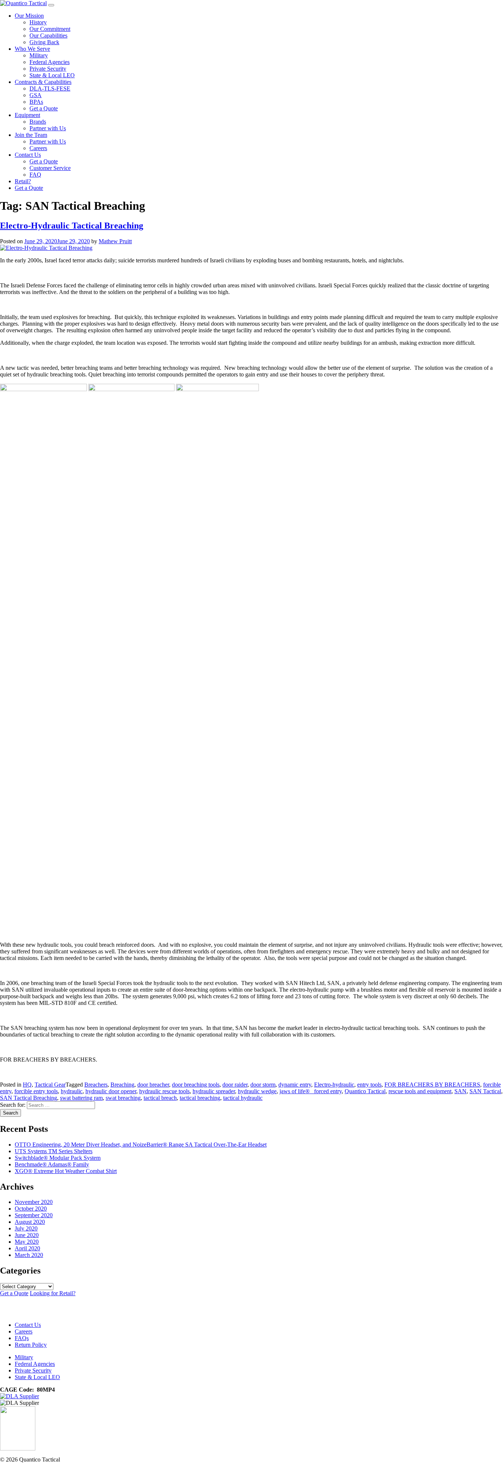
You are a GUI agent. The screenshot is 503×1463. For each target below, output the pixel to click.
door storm (262, 1084)
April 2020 (27, 1248)
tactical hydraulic (243, 1098)
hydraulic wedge (257, 1091)
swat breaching (123, 1098)
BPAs (36, 102)
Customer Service (50, 168)
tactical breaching (200, 1098)
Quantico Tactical (365, 1091)
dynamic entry (294, 1084)
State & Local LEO (52, 75)
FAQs (22, 1338)
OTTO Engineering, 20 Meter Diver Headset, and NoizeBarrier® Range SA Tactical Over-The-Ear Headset (141, 1144)
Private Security (47, 68)
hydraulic (71, 1091)
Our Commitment (49, 29)
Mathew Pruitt (115, 241)
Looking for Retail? (52, 1293)
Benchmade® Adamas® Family (52, 1164)
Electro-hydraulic (334, 1084)
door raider (234, 1084)
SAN (460, 1091)
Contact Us (28, 155)
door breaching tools (195, 1084)
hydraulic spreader (214, 1091)
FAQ (35, 174)
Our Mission (29, 16)
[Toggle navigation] (51, 5)
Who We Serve (32, 49)
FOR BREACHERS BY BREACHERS (432, 1084)
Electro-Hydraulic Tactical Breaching (71, 225)
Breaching (122, 1084)
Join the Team (31, 135)
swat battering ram (81, 1098)
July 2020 (26, 1228)
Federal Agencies (49, 62)
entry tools (369, 1084)
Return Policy (31, 1345)
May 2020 (27, 1242)
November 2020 (34, 1202)
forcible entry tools (36, 1091)
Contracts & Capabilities (43, 82)
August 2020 (30, 1222)
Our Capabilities (48, 35)
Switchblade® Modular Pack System (58, 1158)
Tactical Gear (50, 1084)
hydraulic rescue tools (164, 1091)
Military (38, 55)
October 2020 (31, 1208)
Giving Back (44, 42)
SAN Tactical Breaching (28, 1098)
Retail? (23, 181)
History (38, 22)
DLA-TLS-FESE (49, 88)
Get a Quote (43, 108)
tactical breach (160, 1098)
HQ (27, 1084)
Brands (37, 121)
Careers (38, 148)
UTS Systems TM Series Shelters (53, 1151)
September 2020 (34, 1215)
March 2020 (29, 1255)
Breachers (96, 1084)
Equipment (27, 115)
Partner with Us (47, 128)
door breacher (153, 1084)
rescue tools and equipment (419, 1091)
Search (10, 1113)
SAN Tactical (485, 1091)
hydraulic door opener (110, 1091)
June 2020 (27, 1235)
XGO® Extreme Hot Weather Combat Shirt (66, 1171)
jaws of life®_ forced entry (310, 1091)
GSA (35, 95)
